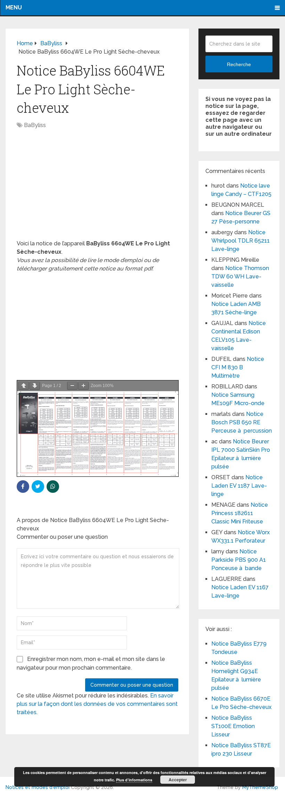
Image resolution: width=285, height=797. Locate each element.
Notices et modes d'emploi (38, 787)
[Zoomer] (83, 386)
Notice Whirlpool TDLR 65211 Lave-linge (240, 240)
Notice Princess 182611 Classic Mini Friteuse (239, 513)
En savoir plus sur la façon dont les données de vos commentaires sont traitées (97, 704)
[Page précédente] (23, 386)
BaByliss (35, 125)
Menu (14, 7)
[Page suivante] (35, 386)
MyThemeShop (260, 787)
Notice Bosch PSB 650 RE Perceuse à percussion (241, 422)
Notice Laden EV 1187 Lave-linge (239, 485)
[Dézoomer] (72, 386)
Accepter (178, 779)
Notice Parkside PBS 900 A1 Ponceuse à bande (238, 559)
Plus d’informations (134, 779)
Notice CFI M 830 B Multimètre (237, 367)
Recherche (239, 64)
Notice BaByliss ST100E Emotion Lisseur (233, 726)
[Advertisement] (97, 188)
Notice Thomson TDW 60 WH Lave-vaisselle (240, 276)
